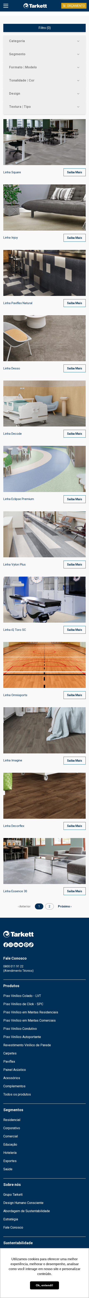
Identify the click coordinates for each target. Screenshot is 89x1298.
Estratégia (10, 1219)
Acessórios (11, 1078)
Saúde (7, 1169)
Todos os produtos (17, 1094)
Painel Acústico (14, 1070)
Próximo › (64, 906)
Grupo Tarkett (13, 1195)
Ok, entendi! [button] (44, 1285)
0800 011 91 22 (13, 966)
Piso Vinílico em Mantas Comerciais (29, 1020)
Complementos (14, 1086)
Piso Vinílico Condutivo (20, 1029)
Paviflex (9, 1061)
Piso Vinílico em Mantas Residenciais (30, 1012)
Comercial (10, 1136)
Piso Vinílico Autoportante (22, 1037)
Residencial (11, 1120)
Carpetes (10, 1053)
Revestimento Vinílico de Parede (27, 1045)
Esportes (10, 1161)
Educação (10, 1144)
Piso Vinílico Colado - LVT (22, 996)
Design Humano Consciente (23, 1203)
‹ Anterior (24, 906)
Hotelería (10, 1153)
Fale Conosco (13, 1227)
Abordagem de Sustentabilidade (26, 1211)
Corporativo (11, 1128)
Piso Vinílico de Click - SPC (23, 1004)
